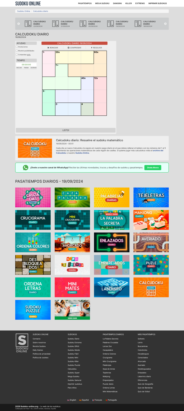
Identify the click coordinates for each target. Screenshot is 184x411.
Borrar (34, 68)
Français (98, 400)
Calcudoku (72, 369)
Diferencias (142, 380)
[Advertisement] (144, 81)
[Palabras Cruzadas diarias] (33, 197)
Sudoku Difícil (73, 346)
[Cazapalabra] (72, 197)
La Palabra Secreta (110, 339)
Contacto (36, 339)
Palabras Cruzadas (110, 342)
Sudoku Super (74, 373)
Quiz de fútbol (144, 391)
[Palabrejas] (111, 197)
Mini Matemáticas (110, 391)
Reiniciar (53, 48)
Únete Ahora (153, 167)
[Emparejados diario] (111, 264)
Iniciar (19, 68)
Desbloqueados (144, 369)
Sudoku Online (28, 3)
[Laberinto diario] (111, 287)
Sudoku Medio (74, 350)
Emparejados (108, 380)
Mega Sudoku (73, 376)
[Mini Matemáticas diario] (72, 287)
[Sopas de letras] (72, 264)
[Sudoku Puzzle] (33, 309)
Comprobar (75, 48)
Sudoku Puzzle (74, 365)
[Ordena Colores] (33, 242)
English (73, 400)
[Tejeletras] (151, 197)
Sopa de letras (109, 369)
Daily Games (38, 350)
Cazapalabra (108, 350)
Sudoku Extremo (75, 342)
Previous (18, 23)
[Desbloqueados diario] (33, 264)
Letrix (140, 342)
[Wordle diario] (111, 219)
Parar (26, 68)
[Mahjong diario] (151, 219)
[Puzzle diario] (151, 264)
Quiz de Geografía (145, 384)
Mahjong (106, 376)
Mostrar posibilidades (26, 51)
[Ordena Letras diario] (33, 287)
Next (165, 23)
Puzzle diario (108, 384)
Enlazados (142, 373)
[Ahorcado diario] (72, 242)
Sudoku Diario (73, 339)
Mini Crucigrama (109, 361)
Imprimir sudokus (75, 384)
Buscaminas (143, 346)
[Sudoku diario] (72, 309)
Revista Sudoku (39, 346)
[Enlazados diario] (111, 242)
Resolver (97, 48)
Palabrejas (107, 365)
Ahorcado (142, 361)
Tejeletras (107, 373)
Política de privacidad (41, 354)
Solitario (141, 339)
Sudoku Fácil (73, 354)
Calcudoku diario (40, 11)
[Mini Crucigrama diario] (72, 219)
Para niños (72, 388)
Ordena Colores (109, 354)
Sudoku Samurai (74, 380)
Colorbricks (142, 350)
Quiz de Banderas (145, 388)
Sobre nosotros (39, 342)
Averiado (141, 365)
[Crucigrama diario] (33, 219)
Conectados (143, 357)
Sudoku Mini (73, 357)
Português (112, 400)
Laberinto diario (144, 376)
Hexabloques (143, 354)
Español (85, 400)
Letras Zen (107, 346)
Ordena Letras (109, 388)
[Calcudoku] (151, 287)
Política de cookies (40, 357)
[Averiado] (151, 242)
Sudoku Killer (73, 361)
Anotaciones (23, 47)
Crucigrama (107, 357)
